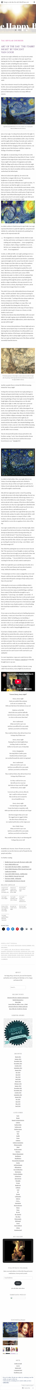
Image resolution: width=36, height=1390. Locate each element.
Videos (18, 1228)
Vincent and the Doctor (13, 957)
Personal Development (18, 1160)
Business (18, 1151)
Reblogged (18, 1221)
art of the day (16, 949)
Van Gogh (3, 957)
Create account (18, 1363)
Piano (18, 1210)
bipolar (23, 949)
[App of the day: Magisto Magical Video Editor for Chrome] (10, 1347)
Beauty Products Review (18, 1120)
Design (18, 1194)
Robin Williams (12, 955)
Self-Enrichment (18, 1165)
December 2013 (18, 1088)
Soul (18, 1190)
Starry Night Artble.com (11, 864)
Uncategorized (18, 1230)
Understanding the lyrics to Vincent (15, 881)
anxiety (6, 949)
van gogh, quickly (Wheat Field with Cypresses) (4, 918)
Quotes (18, 1163)
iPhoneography (18, 1145)
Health (12, 945)
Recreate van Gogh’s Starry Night (13, 908)
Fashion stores (18, 1129)
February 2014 (18, 1084)
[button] (13, 1255)
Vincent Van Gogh (26, 957)
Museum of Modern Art (25, 953)
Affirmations (18, 1167)
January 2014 (18, 1086)
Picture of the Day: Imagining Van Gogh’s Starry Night (4, 908)
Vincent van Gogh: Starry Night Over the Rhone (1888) (13, 890)
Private (18, 1183)
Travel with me (18, 1225)
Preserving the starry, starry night (22, 889)
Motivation (18, 945)
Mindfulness (18, 1158)
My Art (18, 1212)
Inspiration (18, 1203)
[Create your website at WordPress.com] (18, 2)
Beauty (18, 1118)
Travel (18, 1223)
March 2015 (18, 1057)
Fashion (18, 1122)
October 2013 (18, 1092)
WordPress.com (18, 1372)
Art (9, 945)
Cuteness (18, 1140)
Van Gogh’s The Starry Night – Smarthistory (17, 867)
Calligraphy (18, 1196)
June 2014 (18, 1075)
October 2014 (18, 1066)
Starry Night (20, 955)
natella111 (14, 943)
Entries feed (18, 1368)
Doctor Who (16, 951)
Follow (18, 1283)
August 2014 (18, 1070)
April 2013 (17, 1106)
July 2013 (18, 1099)
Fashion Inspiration (18, 1142)
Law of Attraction (18, 1169)
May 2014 (18, 1077)
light (32, 951)
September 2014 (18, 1068)
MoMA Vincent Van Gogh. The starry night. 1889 (18, 862)
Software (18, 1187)
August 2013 (18, 1097)
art (10, 949)
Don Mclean (24, 951)
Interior (18, 1199)
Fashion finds (17, 1125)
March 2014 (18, 1081)
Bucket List (18, 1185)
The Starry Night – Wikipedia (13, 878)
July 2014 (18, 1072)
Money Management (18, 1154)
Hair (18, 1133)
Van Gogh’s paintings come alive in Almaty (13, 898)
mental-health (14, 953)
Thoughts (18, 1181)
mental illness (5, 953)
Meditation (18, 1156)
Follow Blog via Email (18, 1268)
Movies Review (18, 1205)
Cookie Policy (6, 1382)
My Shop (18, 1217)
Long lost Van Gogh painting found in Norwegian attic (5, 890)
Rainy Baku (18, 1002)
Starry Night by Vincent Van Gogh (14, 876)
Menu (19, 30)
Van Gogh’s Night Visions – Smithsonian (16, 874)
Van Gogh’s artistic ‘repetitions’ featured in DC (22, 899)
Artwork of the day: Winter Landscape (18, 1006)
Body (18, 1116)
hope (29, 951)
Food (18, 1131)
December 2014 (18, 1061)
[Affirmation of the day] (25, 1330)
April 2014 (17, 1079)
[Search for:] (18, 987)
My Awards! (18, 1214)
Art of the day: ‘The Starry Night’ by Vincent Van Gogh (18, 49)
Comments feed (18, 1370)
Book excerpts (18, 1149)
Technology (18, 1176)
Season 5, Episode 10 (21, 659)
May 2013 (18, 1104)
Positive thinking (26, 945)
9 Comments (4, 959)
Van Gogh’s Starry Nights (4, 897)
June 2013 (18, 1101)
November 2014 (18, 1063)
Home (17, 1138)
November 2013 (18, 1090)
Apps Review (18, 1178)
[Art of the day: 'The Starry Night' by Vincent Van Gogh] (10, 1330)
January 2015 (18, 1059)
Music (18, 1208)
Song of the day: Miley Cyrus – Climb (18, 1004)
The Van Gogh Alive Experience (23, 907)
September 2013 (18, 1095)
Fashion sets (18, 1127)
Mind (18, 1147)
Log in (18, 1366)
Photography (18, 1219)
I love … (18, 1201)
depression (10, 951)
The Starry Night (29, 955)
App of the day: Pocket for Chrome (18, 1009)
